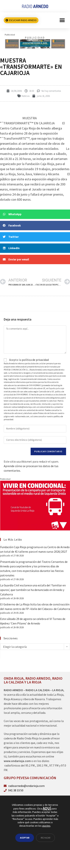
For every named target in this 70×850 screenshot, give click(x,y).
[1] (35, 42)
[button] (62, 20)
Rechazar (45, 837)
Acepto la (29, 360)
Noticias (25, 96)
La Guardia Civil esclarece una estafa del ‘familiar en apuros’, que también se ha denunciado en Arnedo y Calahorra (33, 589)
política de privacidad (35, 360)
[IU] (35, 505)
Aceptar (24, 837)
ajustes (46, 825)
